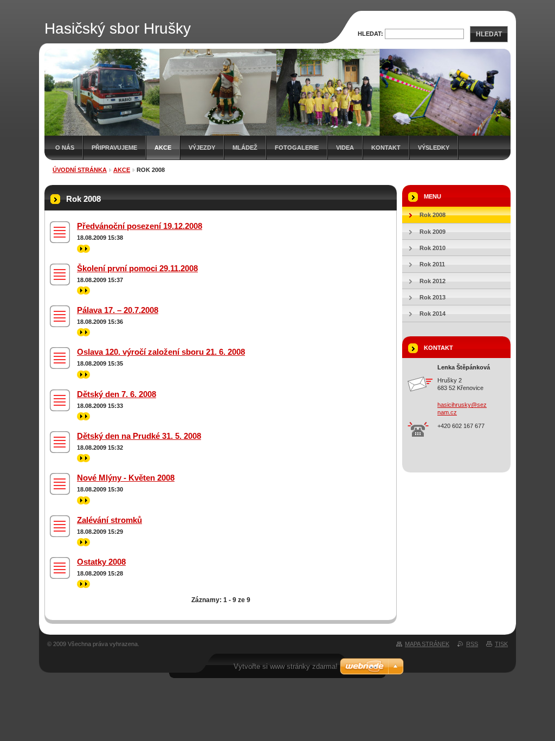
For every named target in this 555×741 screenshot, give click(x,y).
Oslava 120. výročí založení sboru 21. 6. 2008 (161, 351)
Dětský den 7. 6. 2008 (116, 394)
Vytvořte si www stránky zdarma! (286, 666)
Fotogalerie (297, 147)
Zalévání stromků (109, 520)
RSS (472, 644)
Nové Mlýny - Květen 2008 (126, 477)
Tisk (501, 644)
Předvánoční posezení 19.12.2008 (139, 226)
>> (81, 248)
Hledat (489, 34)
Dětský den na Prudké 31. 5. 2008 (139, 435)
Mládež (245, 147)
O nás (64, 147)
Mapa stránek (427, 644)
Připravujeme (114, 147)
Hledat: (370, 33)
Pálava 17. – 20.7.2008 (117, 310)
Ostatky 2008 (101, 561)
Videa (345, 147)
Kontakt (386, 147)
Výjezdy (202, 147)
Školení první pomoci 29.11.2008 (137, 268)
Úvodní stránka (80, 170)
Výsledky (433, 147)
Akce (162, 147)
